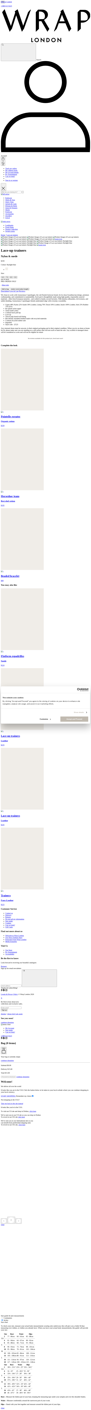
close (2, 1225)
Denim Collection (11, 229)
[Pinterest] (4, 991)
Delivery (8, 915)
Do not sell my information (14, 919)
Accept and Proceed (74, 719)
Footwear (8, 212)
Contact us (9, 913)
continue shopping (7, 1022)
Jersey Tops (9, 202)
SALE (7, 218)
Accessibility (9, 954)
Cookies (8, 923)
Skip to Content (6, 2)
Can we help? (10, 176)
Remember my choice (24, 1096)
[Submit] (39, 978)
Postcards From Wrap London (15, 940)
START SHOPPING (8, 1096)
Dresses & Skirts (11, 206)
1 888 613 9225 (6, 6)
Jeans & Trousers (11, 208)
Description (5, 291)
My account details (12, 172)
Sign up (4, 1010)
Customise (44, 719)
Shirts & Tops (10, 200)
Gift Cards (9, 927)
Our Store (8, 950)
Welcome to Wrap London (14, 936)
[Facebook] (1, 991)
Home (3, 235)
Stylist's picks (10, 231)
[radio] (3, 277)
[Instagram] (6, 991)
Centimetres (7, 1318)
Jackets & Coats (11, 204)
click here (32, 1111)
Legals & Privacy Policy (9, 994)
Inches (5, 1320)
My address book (11, 170)
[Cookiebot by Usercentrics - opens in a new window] (78, 689)
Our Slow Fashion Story (13, 938)
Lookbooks (9, 225)
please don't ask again (15, 1014)
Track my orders (11, 168)
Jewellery (8, 216)
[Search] (18, 52)
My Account (9, 1028)
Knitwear (8, 198)
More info (5, 285)
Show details (79, 712)
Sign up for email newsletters (11, 968)
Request (4, 966)
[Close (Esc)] (11, 1220)
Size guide (9, 921)
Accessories (9, 214)
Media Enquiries (11, 942)
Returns (8, 917)
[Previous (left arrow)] (4, 1221)
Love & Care (14, 291)
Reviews (22, 291)
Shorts (7, 210)
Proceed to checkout (8, 1077)
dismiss (3, 1014)
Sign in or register (11, 180)
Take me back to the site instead (12, 1104)
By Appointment (11, 174)
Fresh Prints (9, 227)
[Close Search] (3, 187)
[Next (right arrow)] (19, 1221)
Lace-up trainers (12, 235)
